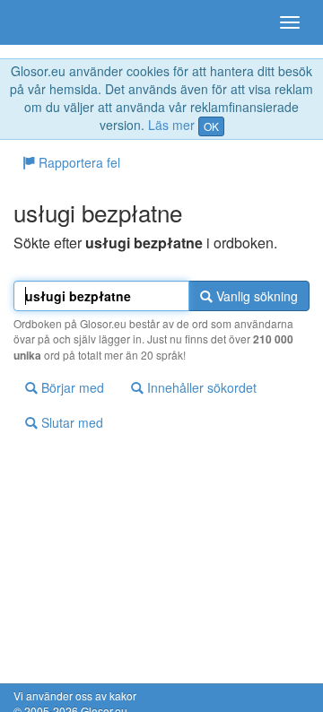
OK (211, 126)
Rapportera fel (77, 162)
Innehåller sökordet (200, 387)
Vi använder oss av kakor (74, 695)
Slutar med (70, 422)
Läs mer (171, 125)
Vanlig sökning (255, 296)
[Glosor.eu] (44, 22)
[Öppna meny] (290, 22)
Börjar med (71, 387)
